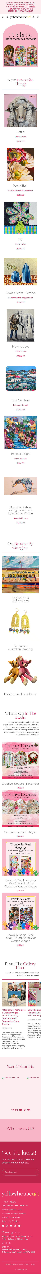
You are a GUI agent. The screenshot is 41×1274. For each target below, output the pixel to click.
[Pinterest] (28, 1109)
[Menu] (2, 17)
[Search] (7, 17)
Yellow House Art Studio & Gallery (23, 1265)
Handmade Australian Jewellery (14, 1213)
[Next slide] (36, 1015)
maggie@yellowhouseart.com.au (14, 1249)
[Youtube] (20, 1109)
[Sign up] (35, 1172)
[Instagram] (16, 1109)
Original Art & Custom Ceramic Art (15, 1206)
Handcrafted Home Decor (12, 1210)
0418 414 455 (7, 1247)
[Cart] (38, 17)
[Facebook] (12, 1109)
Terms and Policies (20, 1269)
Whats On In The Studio (11, 1217)
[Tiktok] (24, 1109)
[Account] (33, 17)
